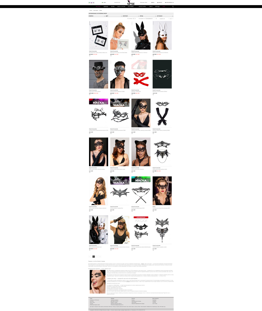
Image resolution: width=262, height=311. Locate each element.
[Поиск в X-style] (173, 6)
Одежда (106, 6)
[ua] (89, 2)
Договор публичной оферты (116, 303)
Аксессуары (142, 6)
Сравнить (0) (162, 18)
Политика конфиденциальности (117, 304)
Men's (151, 6)
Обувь (113, 6)
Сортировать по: (142, 18)
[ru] (91, 2)
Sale (163, 6)
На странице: (130, 18)
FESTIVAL (98, 6)
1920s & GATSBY (121, 6)
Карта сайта (92, 302)
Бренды (157, 6)
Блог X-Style (155, 303)
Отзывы (91, 303)
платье (142, 263)
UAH (104, 2)
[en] (93, 2)
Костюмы (131, 6)
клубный (128, 281)
